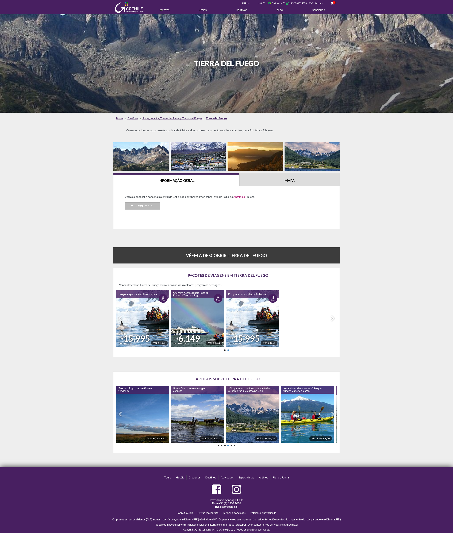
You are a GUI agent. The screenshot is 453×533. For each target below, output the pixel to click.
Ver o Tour (161, 342)
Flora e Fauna (281, 477)
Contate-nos (317, 3)
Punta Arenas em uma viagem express (134, 389)
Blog (280, 10)
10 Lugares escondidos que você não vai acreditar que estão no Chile (193, 389)
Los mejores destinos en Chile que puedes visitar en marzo (246, 389)
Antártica (239, 196)
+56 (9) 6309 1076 (298, 3)
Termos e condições (234, 512)
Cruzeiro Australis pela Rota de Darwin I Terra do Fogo (192, 294)
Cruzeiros (194, 477)
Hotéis (203, 10)
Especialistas (246, 477)
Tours (167, 477)
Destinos (241, 10)
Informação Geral (176, 180)
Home (247, 3)
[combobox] (259, 3)
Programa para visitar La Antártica (139, 294)
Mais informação (155, 438)
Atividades (227, 477)
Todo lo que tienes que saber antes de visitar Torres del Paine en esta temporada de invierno (302, 390)
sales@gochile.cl (228, 506)
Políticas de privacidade (263, 512)
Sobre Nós (318, 10)
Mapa (290, 180)
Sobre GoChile (185, 512)
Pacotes (164, 10)
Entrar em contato (208, 512)
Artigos (263, 477)
